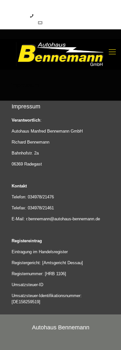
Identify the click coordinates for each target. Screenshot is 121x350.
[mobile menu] (112, 51)
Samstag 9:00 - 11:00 (64, 22)
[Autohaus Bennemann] (60, 54)
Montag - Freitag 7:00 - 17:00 (62, 16)
